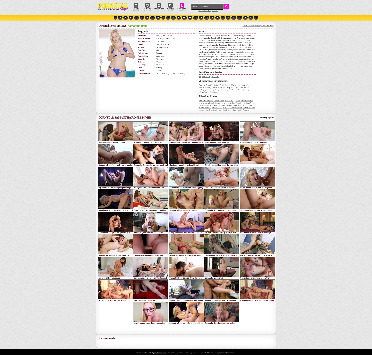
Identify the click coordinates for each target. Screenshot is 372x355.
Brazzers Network (206, 100)
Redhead (239, 87)
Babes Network (219, 105)
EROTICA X (217, 107)
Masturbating (204, 92)
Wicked (229, 105)
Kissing (216, 85)
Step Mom (231, 87)
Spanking (210, 90)
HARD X (226, 107)
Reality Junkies (243, 110)
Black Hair (222, 87)
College (202, 90)
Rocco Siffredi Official (208, 110)
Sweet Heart (222, 110)
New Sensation (249, 107)
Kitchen (234, 85)
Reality (231, 90)
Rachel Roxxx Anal (204, 11)
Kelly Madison (236, 107)
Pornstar (241, 85)
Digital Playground (232, 100)
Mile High (232, 110)
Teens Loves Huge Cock (244, 103)
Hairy (247, 90)
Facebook (206, 77)
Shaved (247, 87)
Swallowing (239, 90)
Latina (227, 85)
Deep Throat (212, 87)
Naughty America (206, 105)
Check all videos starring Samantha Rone (258, 26)
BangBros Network (212, 103)
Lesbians (213, 92)
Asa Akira (215, 11)
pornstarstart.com (159, 353)
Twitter (216, 77)
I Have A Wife (219, 100)
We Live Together (228, 103)
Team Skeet (247, 105)
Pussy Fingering (220, 90)
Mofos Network (205, 107)
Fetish (222, 85)
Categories (159, 9)
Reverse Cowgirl (205, 85)
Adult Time (237, 105)
